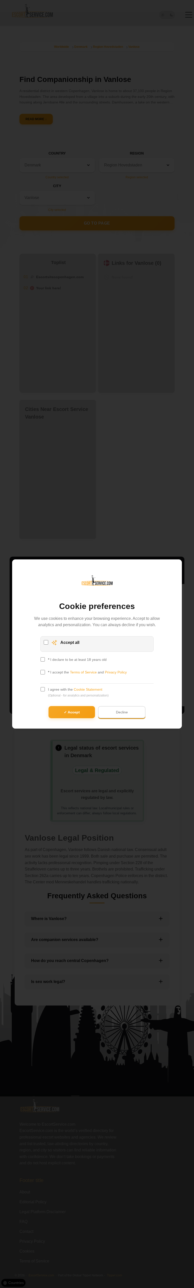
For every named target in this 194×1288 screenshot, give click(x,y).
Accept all (69, 642)
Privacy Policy (116, 672)
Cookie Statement (88, 689)
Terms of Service (83, 672)
